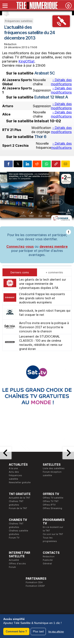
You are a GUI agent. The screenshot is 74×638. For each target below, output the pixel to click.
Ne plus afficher (56, 631)
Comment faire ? (16, 631)
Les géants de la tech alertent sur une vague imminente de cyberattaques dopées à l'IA (42, 284)
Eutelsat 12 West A (51, 97)
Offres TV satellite (53, 497)
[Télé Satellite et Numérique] (37, 5)
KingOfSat (26, 61)
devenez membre (53, 246)
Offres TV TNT (51, 501)
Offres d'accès (17, 563)
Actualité (14, 560)
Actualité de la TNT (19, 497)
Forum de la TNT (18, 508)
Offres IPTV (49, 504)
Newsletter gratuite (20, 482)
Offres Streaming (52, 508)
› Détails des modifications (61, 82)
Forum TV (14, 537)
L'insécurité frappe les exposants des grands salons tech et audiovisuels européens (42, 298)
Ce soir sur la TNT (53, 534)
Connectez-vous (20, 246)
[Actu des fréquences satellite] (61, 26)
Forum (12, 567)
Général (47, 563)
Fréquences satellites (18, 21)
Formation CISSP (35, 585)
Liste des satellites (54, 468)
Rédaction (48, 556)
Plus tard (38, 631)
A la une (13, 468)
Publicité (48, 560)
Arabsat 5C (44, 73)
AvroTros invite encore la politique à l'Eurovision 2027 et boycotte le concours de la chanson (44, 327)
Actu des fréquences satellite (15, 475)
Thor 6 (40, 136)
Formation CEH (34, 582)
